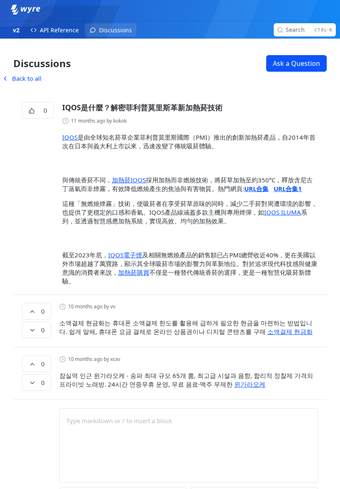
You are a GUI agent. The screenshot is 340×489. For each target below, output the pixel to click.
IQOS (70, 137)
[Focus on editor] (188, 451)
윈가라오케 (249, 384)
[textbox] (188, 420)
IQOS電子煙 (125, 255)
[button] (190, 163)
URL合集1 (288, 188)
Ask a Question (296, 63)
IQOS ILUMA (282, 212)
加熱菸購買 (133, 272)
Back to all (21, 78)
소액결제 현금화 (290, 331)
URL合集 (256, 188)
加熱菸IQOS (129, 180)
